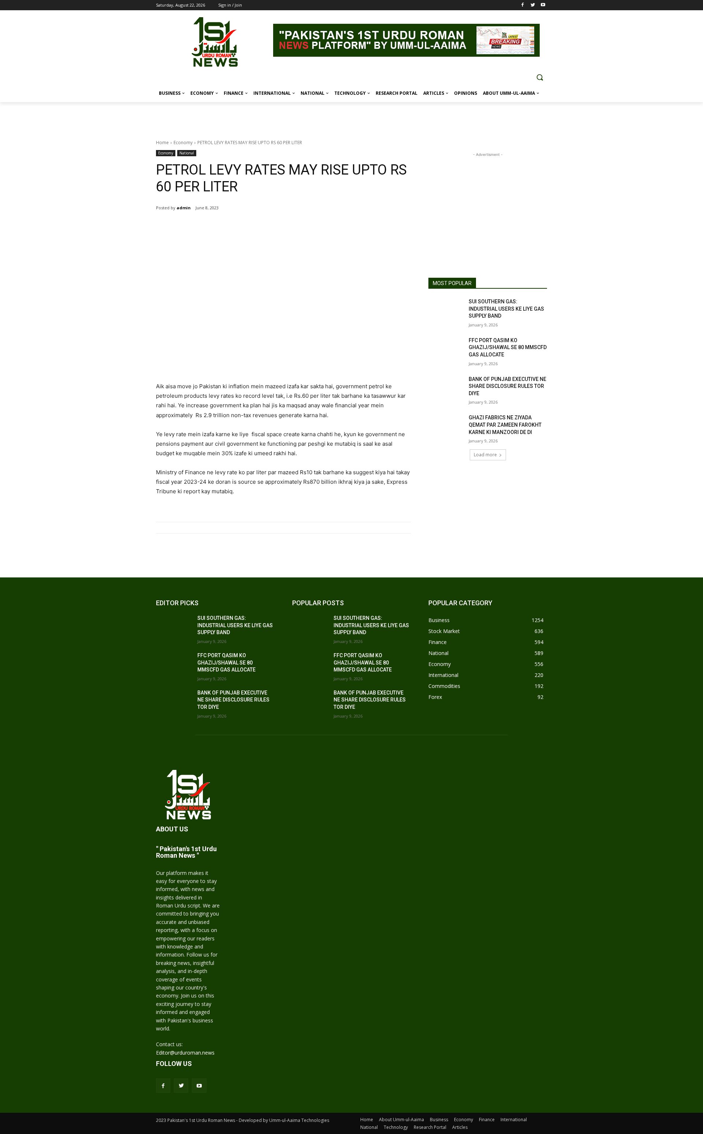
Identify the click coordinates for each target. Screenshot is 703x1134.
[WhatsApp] (242, 226)
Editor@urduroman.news (185, 1052)
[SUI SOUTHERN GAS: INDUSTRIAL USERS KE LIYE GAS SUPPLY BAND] (446, 310)
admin (183, 207)
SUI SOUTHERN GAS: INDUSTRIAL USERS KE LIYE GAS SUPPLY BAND (506, 309)
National (186, 153)
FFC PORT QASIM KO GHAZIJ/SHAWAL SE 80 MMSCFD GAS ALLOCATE (508, 347)
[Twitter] (532, 5)
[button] (539, 77)
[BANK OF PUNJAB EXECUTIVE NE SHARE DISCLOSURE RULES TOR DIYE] (446, 388)
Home (162, 142)
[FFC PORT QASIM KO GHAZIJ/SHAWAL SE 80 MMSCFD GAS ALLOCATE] (446, 349)
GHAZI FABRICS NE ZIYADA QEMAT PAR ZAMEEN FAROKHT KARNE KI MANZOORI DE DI (505, 425)
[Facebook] (522, 5)
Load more (485, 455)
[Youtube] (543, 5)
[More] (259, 226)
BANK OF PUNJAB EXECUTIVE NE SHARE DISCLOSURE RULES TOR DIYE (507, 386)
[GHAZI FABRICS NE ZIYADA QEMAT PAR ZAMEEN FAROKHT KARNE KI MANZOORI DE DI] (446, 426)
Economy (183, 142)
